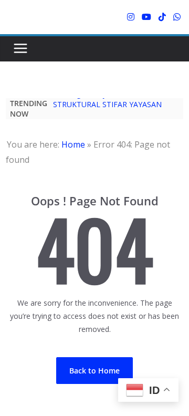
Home (73, 144)
